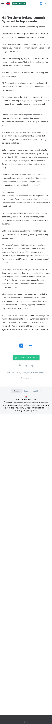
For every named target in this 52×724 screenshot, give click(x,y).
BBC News (16, 372)
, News (23, 372)
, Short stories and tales (36, 372)
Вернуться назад (10, 13)
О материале (26, 378)
